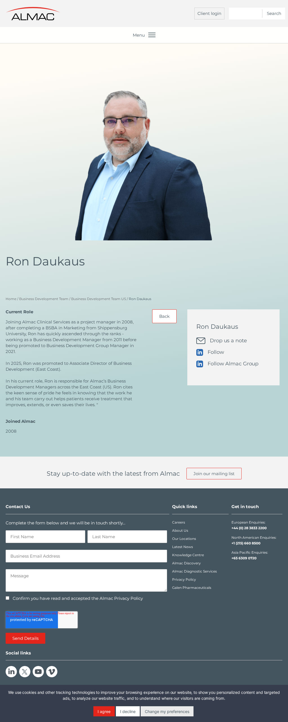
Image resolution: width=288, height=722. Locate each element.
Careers (178, 522)
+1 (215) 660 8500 (245, 543)
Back (164, 316)
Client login (209, 13)
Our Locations (184, 539)
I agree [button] (104, 711)
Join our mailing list (214, 473)
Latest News (182, 547)
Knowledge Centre (188, 555)
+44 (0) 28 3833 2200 (249, 528)
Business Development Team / (44, 299)
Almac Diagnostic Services (194, 571)
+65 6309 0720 (243, 558)
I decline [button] (128, 711)
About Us (180, 530)
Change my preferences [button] (167, 711)
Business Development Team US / (99, 299)
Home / (12, 299)
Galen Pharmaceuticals (191, 587)
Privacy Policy (184, 579)
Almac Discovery (186, 563)
